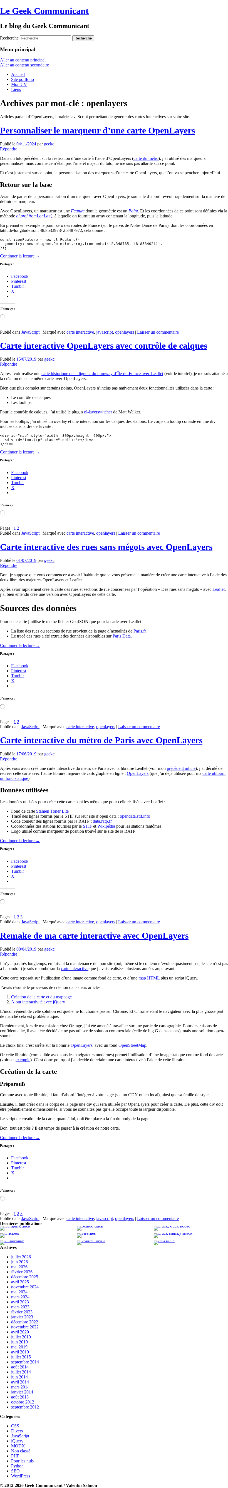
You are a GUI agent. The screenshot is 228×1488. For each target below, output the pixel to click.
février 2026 (22, 1271)
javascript (104, 332)
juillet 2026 (21, 1256)
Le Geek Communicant (44, 11)
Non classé (20, 1451)
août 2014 (20, 1367)
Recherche (9, 38)
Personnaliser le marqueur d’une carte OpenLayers (97, 130)
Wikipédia (106, 826)
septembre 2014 (25, 1362)
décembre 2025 (24, 1276)
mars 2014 (20, 1387)
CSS (15, 1425)
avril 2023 (20, 1301)
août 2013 (20, 1397)
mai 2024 (19, 1291)
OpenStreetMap (132, 1045)
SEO (15, 1471)
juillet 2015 (21, 1357)
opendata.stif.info (135, 816)
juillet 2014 (21, 1372)
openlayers (124, 332)
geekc (49, 144)
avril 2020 (20, 1332)
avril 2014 (20, 1382)
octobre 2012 (22, 1402)
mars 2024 (20, 1296)
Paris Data (122, 636)
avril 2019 (20, 1352)
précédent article (181, 768)
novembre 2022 (25, 1327)
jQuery (17, 1441)
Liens (16, 89)
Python (17, 1466)
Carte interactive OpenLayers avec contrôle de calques (103, 346)
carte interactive (80, 332)
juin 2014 (19, 1377)
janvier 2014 (22, 1392)
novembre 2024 (25, 1286)
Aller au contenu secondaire (24, 65)
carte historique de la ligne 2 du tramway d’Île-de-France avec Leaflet (102, 373)
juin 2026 (19, 1261)
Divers (17, 1431)
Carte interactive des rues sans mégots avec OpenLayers (106, 547)
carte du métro (145, 158)
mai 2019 (19, 1347)
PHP (15, 1456)
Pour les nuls (22, 1461)
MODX (18, 1446)
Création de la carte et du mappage (41, 997)
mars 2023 (20, 1307)
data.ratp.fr (102, 821)
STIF (87, 826)
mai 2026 (19, 1266)
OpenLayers (137, 773)
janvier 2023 (22, 1317)
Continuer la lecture (20, 256)
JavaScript (30, 332)
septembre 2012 (25, 1407)
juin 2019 (19, 1342)
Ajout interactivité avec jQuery (38, 1002)
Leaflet (218, 589)
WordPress (20, 1476)
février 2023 (22, 1312)
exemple (23, 1059)
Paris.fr (139, 631)
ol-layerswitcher (98, 412)
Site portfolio (22, 79)
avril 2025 (20, 1281)
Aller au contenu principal (23, 60)
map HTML (149, 978)
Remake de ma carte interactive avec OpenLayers (94, 936)
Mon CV (19, 84)
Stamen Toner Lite (52, 811)
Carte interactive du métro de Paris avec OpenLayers (101, 740)
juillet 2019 (21, 1337)
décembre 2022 (24, 1322)
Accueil (18, 74)
